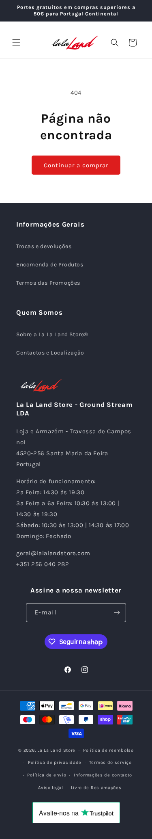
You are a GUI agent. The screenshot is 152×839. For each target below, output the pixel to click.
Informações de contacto (103, 775)
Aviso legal (50, 787)
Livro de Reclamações (96, 787)
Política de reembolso (108, 750)
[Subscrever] (117, 612)
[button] (16, 43)
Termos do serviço (110, 762)
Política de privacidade (54, 762)
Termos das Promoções (48, 282)
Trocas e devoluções (43, 246)
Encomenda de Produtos (49, 264)
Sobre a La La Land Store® (52, 334)
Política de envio (46, 775)
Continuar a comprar (76, 165)
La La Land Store (56, 750)
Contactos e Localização (50, 352)
